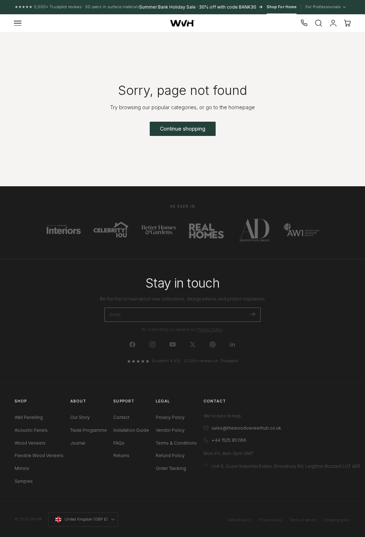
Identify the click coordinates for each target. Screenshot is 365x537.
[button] (17, 23)
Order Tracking (171, 468)
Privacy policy (270, 520)
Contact (121, 417)
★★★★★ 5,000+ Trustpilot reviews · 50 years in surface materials (77, 6)
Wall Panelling (29, 417)
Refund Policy (170, 456)
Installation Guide (131, 430)
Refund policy (240, 520)
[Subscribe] (252, 314)
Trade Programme (88, 430)
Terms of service (303, 520)
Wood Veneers (30, 443)
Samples (24, 481)
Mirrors (22, 468)
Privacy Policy (209, 329)
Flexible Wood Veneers (39, 456)
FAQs (118, 443)
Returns (121, 456)
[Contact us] (304, 23)
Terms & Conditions (176, 443)
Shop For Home (282, 6)
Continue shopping (182, 129)
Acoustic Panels (31, 430)
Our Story (80, 417)
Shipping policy (336, 520)
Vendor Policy (170, 430)
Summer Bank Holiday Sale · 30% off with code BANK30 (197, 7)
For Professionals (323, 7)
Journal (77, 443)
